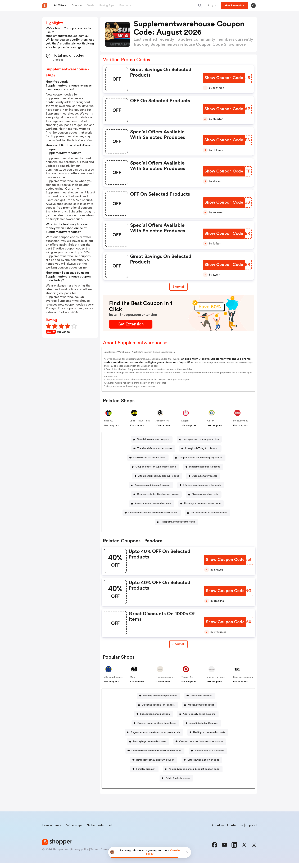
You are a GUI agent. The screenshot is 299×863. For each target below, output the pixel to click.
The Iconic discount (201, 695)
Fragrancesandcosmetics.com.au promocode (155, 732)
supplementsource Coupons (204, 467)
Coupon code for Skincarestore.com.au (201, 741)
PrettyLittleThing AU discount (201, 448)
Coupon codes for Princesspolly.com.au (200, 457)
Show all (178, 286)
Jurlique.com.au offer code (209, 751)
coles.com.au (240, 421)
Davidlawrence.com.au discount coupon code (156, 751)
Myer (133, 677)
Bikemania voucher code (205, 494)
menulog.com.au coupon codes (160, 695)
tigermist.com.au (243, 677)
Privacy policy (80, 849)
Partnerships (73, 825)
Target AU (187, 677)
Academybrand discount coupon (152, 485)
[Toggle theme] (253, 5)
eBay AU (109, 421)
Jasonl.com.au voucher (204, 476)
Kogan (185, 421)
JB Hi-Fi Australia (140, 421)
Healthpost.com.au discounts (209, 732)
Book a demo (51, 825)
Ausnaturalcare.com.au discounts (153, 503)
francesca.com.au (166, 677)
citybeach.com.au (114, 677)
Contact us (235, 825)
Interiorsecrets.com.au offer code (202, 485)
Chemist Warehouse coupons (153, 439)
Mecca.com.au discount (201, 705)
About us (217, 825)
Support (251, 825)
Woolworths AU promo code (149, 457)
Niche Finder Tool (99, 825)
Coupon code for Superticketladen (156, 723)
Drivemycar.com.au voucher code (202, 503)
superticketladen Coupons (203, 723)
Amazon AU (162, 421)
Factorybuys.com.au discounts (149, 741)
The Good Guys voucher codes (154, 448)
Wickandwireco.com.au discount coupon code (194, 769)
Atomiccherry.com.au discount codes (158, 476)
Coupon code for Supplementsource (155, 467)
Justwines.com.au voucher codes (209, 512)
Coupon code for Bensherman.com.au (158, 494)
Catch (210, 421)
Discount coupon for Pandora (158, 705)
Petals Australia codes (177, 778)
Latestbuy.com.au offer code (203, 760)
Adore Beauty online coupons (199, 714)
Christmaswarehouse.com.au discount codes (153, 512)
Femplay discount (145, 769)
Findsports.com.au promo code (178, 522)
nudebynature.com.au (220, 677)
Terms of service (100, 849)
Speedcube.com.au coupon (155, 714)
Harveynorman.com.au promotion (201, 439)
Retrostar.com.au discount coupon (155, 760)
